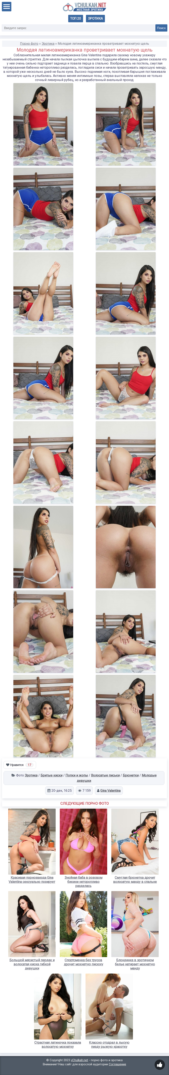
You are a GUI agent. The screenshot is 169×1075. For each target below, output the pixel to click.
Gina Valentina (110, 791)
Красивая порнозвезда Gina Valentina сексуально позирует (32, 880)
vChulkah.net (79, 1060)
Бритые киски (51, 775)
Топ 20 (75, 18)
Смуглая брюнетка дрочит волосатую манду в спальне (135, 880)
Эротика (95, 18)
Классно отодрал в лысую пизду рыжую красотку (109, 1045)
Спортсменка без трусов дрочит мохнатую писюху (83, 962)
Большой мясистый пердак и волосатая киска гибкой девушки (32, 964)
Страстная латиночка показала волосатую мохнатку (57, 1045)
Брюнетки (131, 775)
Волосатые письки (105, 775)
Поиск (161, 28)
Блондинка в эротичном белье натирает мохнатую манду (135, 964)
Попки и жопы (77, 775)
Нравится (20, 765)
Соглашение (117, 1064)
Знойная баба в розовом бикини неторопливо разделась (83, 882)
